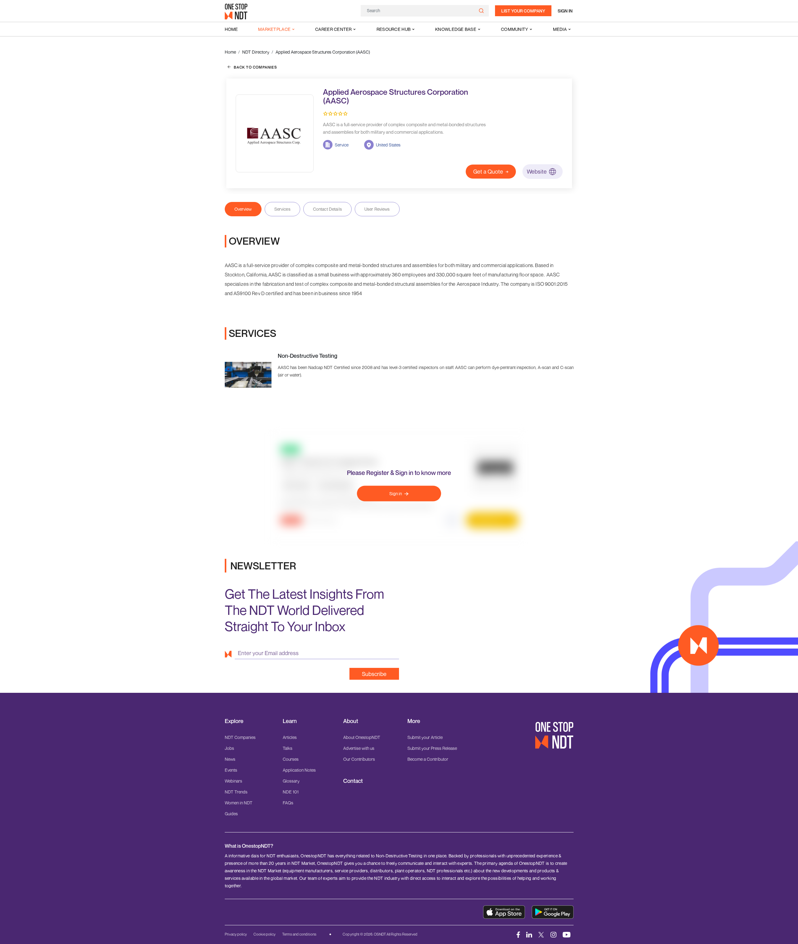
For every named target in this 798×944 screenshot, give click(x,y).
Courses (291, 759)
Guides (231, 813)
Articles (290, 737)
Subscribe (374, 673)
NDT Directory (255, 52)
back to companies (255, 67)
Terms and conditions (299, 934)
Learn (290, 721)
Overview (243, 209)
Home (231, 29)
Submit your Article (425, 737)
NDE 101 (291, 791)
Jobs (229, 748)
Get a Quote (488, 171)
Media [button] (560, 29)
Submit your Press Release (432, 748)
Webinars (233, 780)
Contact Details (327, 209)
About (350, 721)
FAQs (288, 802)
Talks (287, 748)
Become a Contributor (427, 759)
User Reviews (377, 209)
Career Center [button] (333, 29)
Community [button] (514, 29)
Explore (234, 721)
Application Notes (299, 770)
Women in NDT (238, 802)
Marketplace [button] (274, 29)
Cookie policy (264, 934)
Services (282, 209)
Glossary (291, 780)
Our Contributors (359, 759)
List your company (523, 10)
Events (231, 770)
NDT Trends (236, 791)
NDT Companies (240, 737)
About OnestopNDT (361, 737)
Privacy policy (236, 934)
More (413, 721)
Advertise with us (358, 748)
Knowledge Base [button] (455, 29)
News (230, 759)
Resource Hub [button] (394, 29)
